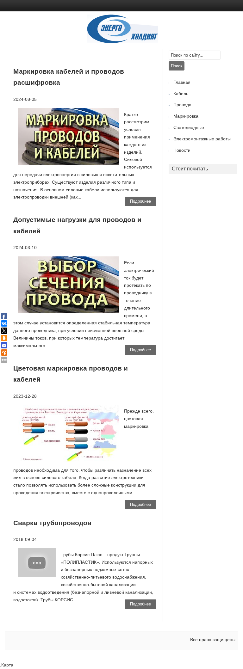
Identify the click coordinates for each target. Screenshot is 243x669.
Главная (181, 82)
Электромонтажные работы (202, 138)
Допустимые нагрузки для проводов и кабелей (77, 225)
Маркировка (185, 116)
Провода (182, 104)
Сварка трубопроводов (52, 522)
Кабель (180, 93)
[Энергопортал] (122, 41)
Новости (181, 150)
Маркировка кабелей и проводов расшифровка (68, 77)
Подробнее (140, 201)
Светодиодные (188, 127)
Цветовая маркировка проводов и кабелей (70, 374)
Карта (7, 664)
